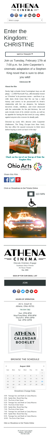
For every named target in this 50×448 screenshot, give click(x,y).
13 (31, 378)
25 (19, 384)
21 (36, 381)
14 (36, 378)
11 (19, 378)
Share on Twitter (12, 179)
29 (42, 384)
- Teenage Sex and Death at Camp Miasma (20, 396)
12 (25, 378)
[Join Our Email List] (29, 15)
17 (13, 381)
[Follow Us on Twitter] (23, 291)
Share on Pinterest (18, 179)
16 (8, 381)
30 (8, 387)
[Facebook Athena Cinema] (12, 15)
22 (42, 381)
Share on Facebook (6, 179)
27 (31, 384)
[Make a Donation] (38, 15)
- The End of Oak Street (13, 400)
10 (13, 378)
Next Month (44, 366)
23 (8, 384)
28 (36, 384)
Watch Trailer (24, 54)
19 (25, 381)
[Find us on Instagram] (16, 15)
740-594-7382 (25, 310)
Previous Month (6, 366)
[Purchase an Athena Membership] (34, 15)
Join (25, 282)
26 (25, 384)
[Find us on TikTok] (25, 15)
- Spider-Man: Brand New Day (15, 398)
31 (13, 387)
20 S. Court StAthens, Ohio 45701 (25, 305)
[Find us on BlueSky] (20, 15)
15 (42, 378)
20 (31, 381)
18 (19, 381)
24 (13, 384)
